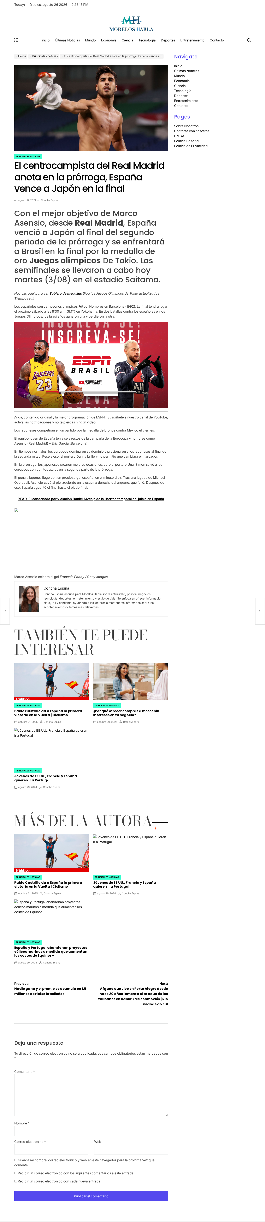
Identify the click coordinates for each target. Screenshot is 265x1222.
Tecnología (147, 40)
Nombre (21, 1123)
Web (97, 1142)
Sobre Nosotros (186, 126)
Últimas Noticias (67, 40)
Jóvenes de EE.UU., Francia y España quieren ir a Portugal (45, 778)
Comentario (24, 1072)
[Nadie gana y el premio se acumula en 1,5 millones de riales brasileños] (5, 611)
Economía (109, 40)
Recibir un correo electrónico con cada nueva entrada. (59, 1181)
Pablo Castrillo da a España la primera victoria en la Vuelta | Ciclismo (48, 713)
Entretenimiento (192, 40)
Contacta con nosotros (191, 131)
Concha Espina (49, 200)
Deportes (168, 40)
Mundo (90, 40)
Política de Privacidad (191, 146)
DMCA (179, 136)
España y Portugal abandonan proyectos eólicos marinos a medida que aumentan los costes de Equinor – (50, 951)
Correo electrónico (30, 1142)
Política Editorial (186, 141)
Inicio (45, 40)
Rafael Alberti (131, 721)
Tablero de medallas (65, 293)
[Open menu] (16, 40)
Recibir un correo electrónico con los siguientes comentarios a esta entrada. (76, 1173)
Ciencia (127, 40)
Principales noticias (28, 156)
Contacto (217, 40)
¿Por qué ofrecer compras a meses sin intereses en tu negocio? (126, 713)
